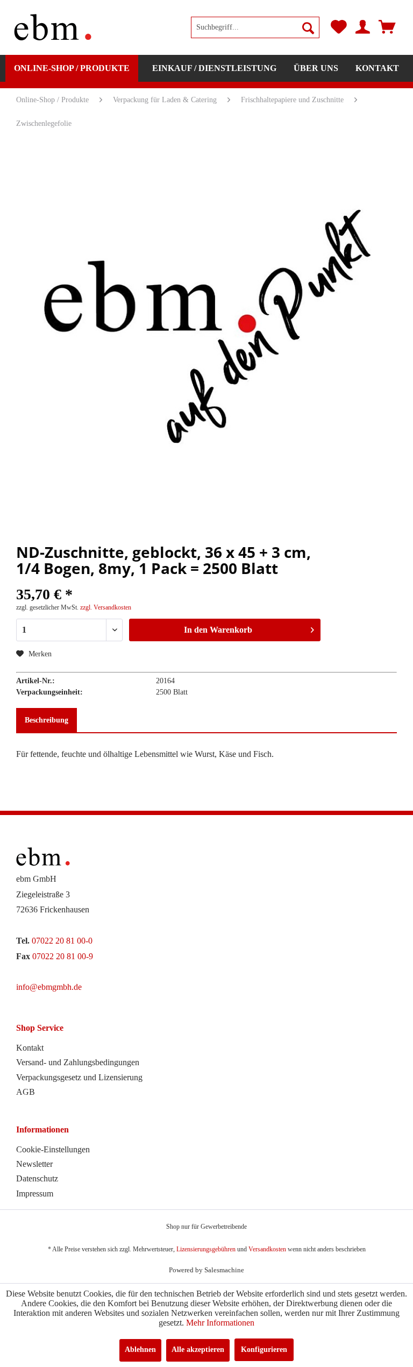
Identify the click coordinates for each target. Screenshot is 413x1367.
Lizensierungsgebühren (206, 1249)
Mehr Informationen (220, 1322)
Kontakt (30, 1047)
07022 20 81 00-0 (62, 940)
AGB (25, 1091)
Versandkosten (267, 1249)
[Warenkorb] (387, 27)
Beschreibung (46, 720)
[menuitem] (255, 27)
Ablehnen (140, 1349)
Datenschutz (37, 1178)
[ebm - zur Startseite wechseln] (52, 27)
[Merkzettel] (339, 27)
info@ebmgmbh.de (49, 986)
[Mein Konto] (363, 27)
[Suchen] (308, 27)
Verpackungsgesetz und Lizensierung (79, 1077)
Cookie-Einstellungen (53, 1149)
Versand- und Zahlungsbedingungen (77, 1062)
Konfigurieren (264, 1349)
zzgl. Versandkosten (105, 607)
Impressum (34, 1193)
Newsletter (34, 1163)
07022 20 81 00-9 (62, 956)
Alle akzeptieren (198, 1349)
